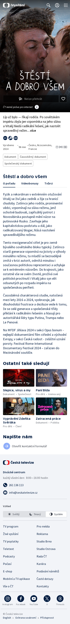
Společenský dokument (18, 163)
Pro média (43, 526)
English (7, 617)
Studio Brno (44, 541)
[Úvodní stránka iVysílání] (14, 5)
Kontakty (43, 586)
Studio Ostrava (46, 549)
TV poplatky (10, 541)
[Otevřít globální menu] (65, 5)
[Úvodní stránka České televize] (18, 462)
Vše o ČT (8, 586)
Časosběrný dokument (33, 156)
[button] (18, 378)
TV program (10, 526)
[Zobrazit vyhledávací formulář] (48, 5)
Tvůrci (48, 183)
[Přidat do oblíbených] (63, 99)
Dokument (10, 156)
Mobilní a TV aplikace (16, 579)
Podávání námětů (48, 571)
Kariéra (41, 564)
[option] (13, 514)
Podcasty (9, 556)
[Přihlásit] (57, 5)
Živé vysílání (10, 534)
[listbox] (35, 514)
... (32, 130)
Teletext (8, 549)
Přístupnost (47, 617)
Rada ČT (42, 556)
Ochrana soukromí (25, 617)
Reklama (42, 534)
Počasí (7, 564)
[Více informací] (37, 107)
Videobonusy (29, 183)
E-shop (7, 571)
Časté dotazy (45, 579)
